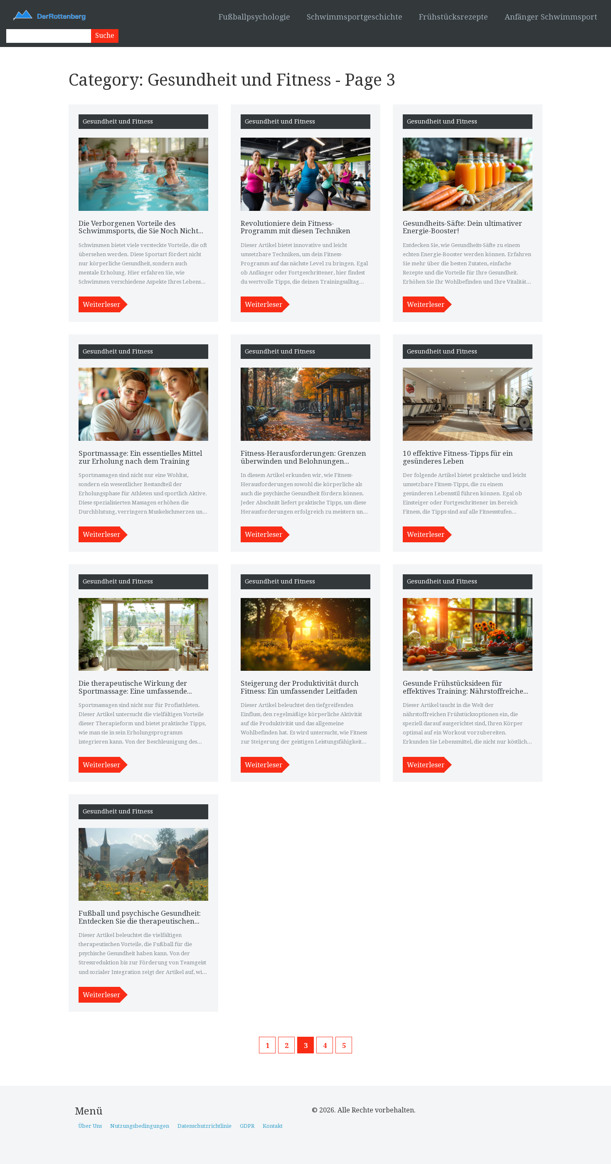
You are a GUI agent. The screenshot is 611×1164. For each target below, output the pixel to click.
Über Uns (90, 1126)
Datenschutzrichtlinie (204, 1126)
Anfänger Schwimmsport (551, 16)
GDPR (247, 1126)
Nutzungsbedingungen (139, 1126)
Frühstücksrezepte (453, 16)
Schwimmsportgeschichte (354, 16)
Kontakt (273, 1126)
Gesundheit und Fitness (118, 122)
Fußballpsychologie (254, 16)
